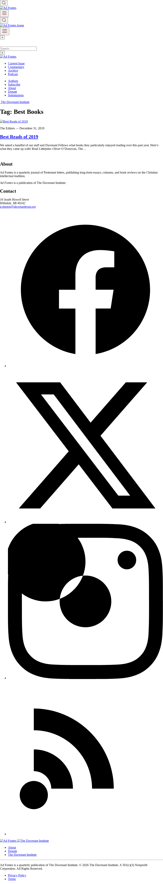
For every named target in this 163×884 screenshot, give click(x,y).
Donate (12, 91)
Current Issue (16, 63)
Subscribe (14, 84)
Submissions (16, 95)
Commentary (16, 67)
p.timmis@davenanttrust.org (18, 206)
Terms (12, 879)
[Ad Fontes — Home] (8, 840)
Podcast (13, 74)
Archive (13, 70)
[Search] (4, 3)
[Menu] (4, 13)
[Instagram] (85, 678)
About (12, 88)
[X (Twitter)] (85, 522)
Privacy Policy (17, 875)
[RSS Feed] (85, 834)
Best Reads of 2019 (19, 136)
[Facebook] (85, 366)
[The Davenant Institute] (33, 840)
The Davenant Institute (22, 854)
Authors (13, 81)
